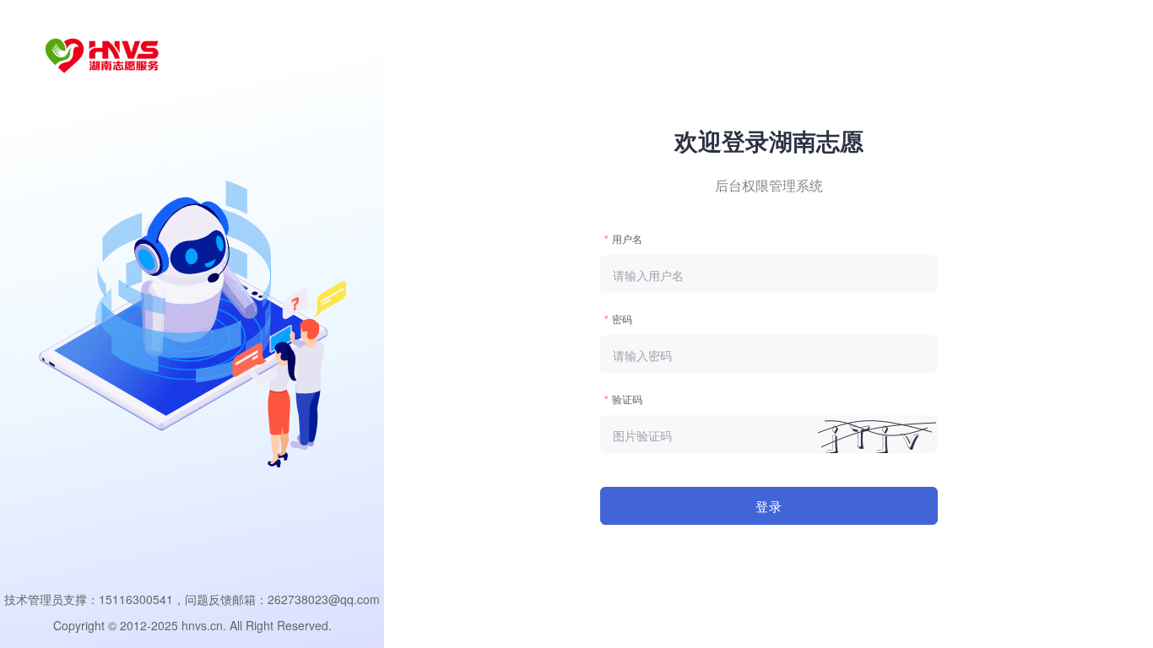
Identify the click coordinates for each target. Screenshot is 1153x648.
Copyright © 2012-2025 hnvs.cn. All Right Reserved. (192, 625)
